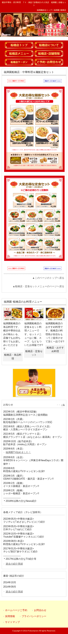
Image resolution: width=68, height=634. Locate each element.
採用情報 (10, 616)
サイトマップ (12, 622)
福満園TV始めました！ (18, 452)
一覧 (63, 405)
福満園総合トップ (44, 10)
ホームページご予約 (16, 610)
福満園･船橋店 (60, 10)
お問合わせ (40, 610)
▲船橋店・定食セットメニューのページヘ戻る (38, 286)
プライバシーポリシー (34, 616)
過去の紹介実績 (14, 563)
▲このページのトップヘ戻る (48, 277)
